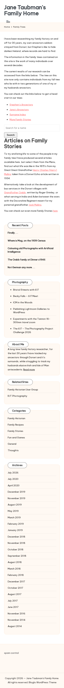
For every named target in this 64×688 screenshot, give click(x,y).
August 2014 (15, 626)
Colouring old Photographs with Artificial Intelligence (30, 250)
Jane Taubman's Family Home (25, 10)
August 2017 (14, 594)
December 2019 (16, 491)
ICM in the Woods (22, 302)
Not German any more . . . (21, 267)
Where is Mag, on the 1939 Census (27, 240)
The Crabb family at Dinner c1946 (26, 259)
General (12, 443)
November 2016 (16, 613)
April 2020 (13, 485)
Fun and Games (16, 437)
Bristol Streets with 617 (26, 289)
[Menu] (8, 21)
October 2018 (15, 549)
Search (11, 134)
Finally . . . (13, 232)
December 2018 (16, 536)
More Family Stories (20, 119)
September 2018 (17, 555)
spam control (11, 652)
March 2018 (14, 568)
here (55, 210)
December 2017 (16, 581)
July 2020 (13, 478)
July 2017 (13, 600)
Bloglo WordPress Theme (42, 682)
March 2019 (14, 517)
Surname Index (18, 114)
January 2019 (15, 530)
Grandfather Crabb (15, 192)
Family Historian (16, 418)
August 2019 (15, 504)
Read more (29, 369)
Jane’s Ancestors (19, 109)
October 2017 (15, 587)
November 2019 (16, 498)
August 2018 (15, 562)
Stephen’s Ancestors (21, 104)
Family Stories (15, 431)
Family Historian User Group (23, 389)
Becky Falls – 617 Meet (25, 296)
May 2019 (13, 510)
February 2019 (16, 523)
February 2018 (16, 575)
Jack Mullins (35, 204)
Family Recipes (16, 424)
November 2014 (16, 619)
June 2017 (13, 607)
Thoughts (13, 450)
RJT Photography (17, 395)
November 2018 (16, 543)
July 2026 (13, 472)
